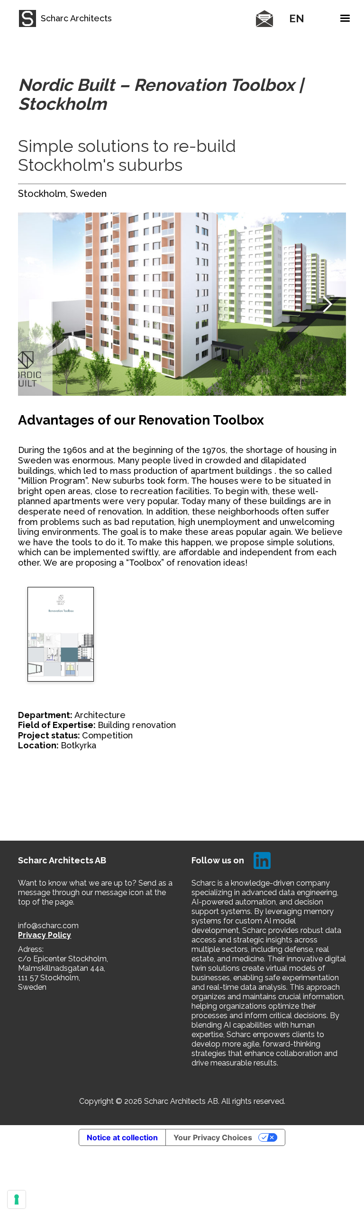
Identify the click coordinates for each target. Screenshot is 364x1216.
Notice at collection (122, 1137)
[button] (251, 18)
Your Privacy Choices (212, 1137)
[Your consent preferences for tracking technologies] (17, 1199)
